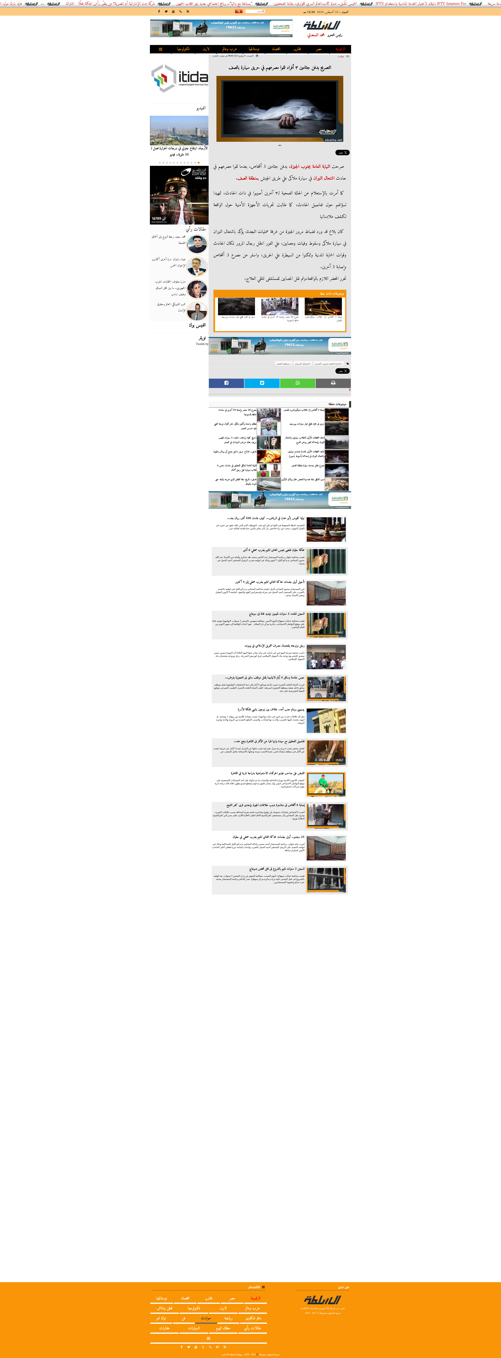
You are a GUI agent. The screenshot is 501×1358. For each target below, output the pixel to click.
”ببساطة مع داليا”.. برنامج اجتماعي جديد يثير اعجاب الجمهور (261, 3)
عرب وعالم (230, 49)
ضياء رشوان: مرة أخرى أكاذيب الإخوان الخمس (169, 262)
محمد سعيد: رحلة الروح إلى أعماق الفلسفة (169, 240)
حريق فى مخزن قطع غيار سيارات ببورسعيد (238, 317)
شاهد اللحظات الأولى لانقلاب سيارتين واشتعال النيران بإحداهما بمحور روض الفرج (304, 440)
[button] (199, 163)
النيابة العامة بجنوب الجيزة (310, 167)
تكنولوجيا (183, 49)
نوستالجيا (254, 49)
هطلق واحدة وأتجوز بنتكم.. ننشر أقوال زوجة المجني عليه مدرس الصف (235, 426)
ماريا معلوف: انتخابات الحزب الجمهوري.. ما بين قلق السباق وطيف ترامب (170, 288)
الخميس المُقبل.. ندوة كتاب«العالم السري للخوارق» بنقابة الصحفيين (361, 3)
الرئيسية (340, 49)
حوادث (341, 56)
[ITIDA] (179, 78)
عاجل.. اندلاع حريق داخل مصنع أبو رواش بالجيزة (235, 452)
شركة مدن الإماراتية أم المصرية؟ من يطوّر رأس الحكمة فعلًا (163, 3)
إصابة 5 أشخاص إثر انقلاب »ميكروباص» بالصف (323, 318)
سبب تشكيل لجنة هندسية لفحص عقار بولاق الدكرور (302, 479)
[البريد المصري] (179, 195)
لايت (206, 49)
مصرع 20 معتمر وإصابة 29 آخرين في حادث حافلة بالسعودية (280, 318)
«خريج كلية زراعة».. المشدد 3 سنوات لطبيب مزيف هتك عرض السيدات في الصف (238, 440)
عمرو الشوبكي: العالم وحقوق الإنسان (171, 307)
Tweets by (202, 344)
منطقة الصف (247, 178)
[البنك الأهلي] (280, 347)
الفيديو (201, 108)
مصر (319, 49)
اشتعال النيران (323, 178)
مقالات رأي (196, 229)
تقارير (297, 49)
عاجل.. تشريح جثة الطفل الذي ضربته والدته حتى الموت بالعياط (236, 481)
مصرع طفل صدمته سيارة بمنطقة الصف (307, 465)
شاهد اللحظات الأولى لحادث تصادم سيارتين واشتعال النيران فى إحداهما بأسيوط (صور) (306, 454)
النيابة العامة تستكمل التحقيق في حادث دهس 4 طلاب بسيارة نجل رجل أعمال (237, 467)
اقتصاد (276, 49)
